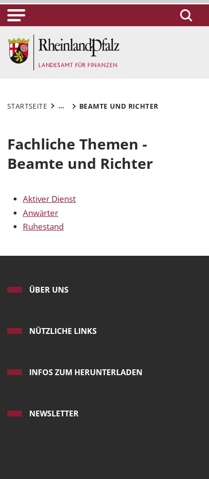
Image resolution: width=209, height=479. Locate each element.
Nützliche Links (63, 331)
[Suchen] (185, 15)
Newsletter (54, 413)
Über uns (49, 290)
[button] (16, 15)
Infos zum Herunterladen (85, 372)
